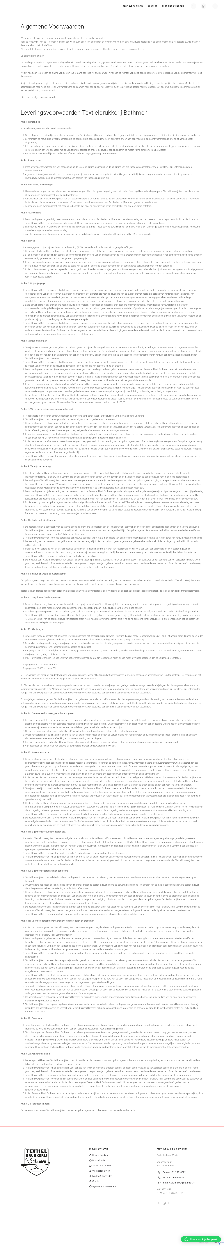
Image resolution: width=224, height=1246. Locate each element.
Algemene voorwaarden (104, 1186)
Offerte (95, 1181)
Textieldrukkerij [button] (133, 6)
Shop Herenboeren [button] (173, 6)
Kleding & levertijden (102, 1176)
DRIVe (174, 1155)
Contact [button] (152, 6)
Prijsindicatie (98, 1160)
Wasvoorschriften (101, 1170)
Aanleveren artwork (101, 1165)
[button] (201, 1239)
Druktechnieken (100, 1155)
